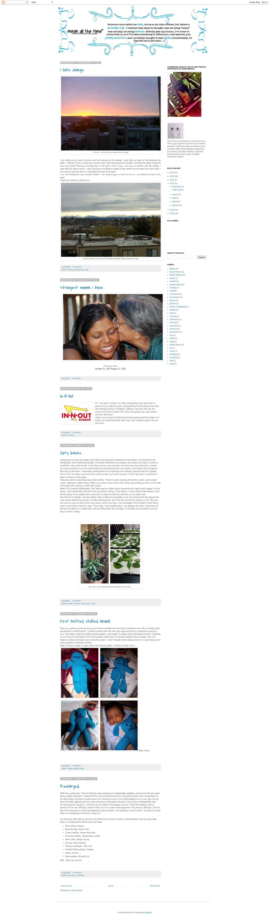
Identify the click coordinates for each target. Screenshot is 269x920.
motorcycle (174, 319)
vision (172, 351)
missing (70, 270)
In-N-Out (67, 396)
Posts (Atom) (77, 890)
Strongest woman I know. (81, 287)
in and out (71, 435)
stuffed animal (78, 768)
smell (93, 603)
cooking (77, 603)
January (175, 205)
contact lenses (176, 285)
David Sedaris (176, 272)
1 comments (76, 601)
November (177, 187)
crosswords (174, 294)
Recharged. (70, 786)
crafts (172, 291)
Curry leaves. (71, 453)
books (172, 278)
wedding (173, 354)
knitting (70, 768)
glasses (173, 303)
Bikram (172, 269)
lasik (171, 313)
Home (110, 886)
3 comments (77, 267)
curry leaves (85, 603)
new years (71, 875)
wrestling (173, 357)
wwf (171, 361)
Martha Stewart (176, 275)
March (175, 202)
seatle (86, 270)
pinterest (173, 329)
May (174, 198)
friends (172, 300)
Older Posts (155, 886)
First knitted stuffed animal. (85, 621)
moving (76, 270)
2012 (172, 180)
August (175, 194)
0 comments (76, 378)
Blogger (148, 912)
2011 (172, 183)
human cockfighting (178, 307)
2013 (172, 176)
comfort (70, 603)
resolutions (80, 875)
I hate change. (72, 70)
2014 (172, 172)
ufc (171, 348)
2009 (172, 213)
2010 (172, 210)
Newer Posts (66, 886)
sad (81, 270)
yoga (172, 364)
